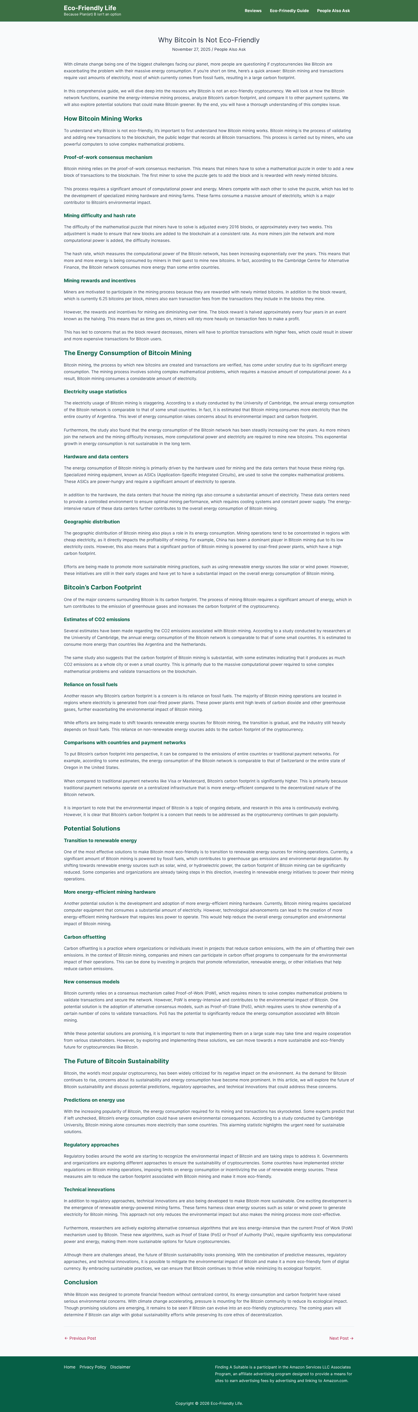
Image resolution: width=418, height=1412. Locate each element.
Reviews (253, 10)
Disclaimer (120, 1367)
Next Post (341, 1338)
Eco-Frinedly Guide (289, 10)
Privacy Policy (93, 1367)
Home (69, 1367)
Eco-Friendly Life (90, 8)
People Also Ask (333, 10)
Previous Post (80, 1338)
